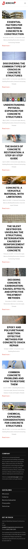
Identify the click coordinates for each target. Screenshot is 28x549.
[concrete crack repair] (14, 320)
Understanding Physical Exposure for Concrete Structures (14, 110)
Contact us (5, 497)
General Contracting (19, 81)
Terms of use (5, 506)
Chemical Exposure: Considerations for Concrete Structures (14, 419)
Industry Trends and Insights (11, 393)
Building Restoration (14, 40)
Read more (5, 46)
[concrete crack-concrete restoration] (14, 56)
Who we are (5, 494)
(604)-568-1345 (11, 529)
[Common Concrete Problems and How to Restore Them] (14, 365)
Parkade (17, 42)
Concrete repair (20, 37)
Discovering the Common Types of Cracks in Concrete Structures (14, 69)
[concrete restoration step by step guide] (14, 139)
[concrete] (14, 180)
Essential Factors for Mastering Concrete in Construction (14, 28)
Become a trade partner (9, 500)
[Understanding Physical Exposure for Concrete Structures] (14, 97)
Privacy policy (6, 503)
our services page (13, 477)
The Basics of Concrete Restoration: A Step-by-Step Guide (14, 152)
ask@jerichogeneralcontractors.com (12, 527)
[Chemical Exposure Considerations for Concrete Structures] (14, 406)
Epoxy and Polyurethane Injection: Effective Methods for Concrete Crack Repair (14, 336)
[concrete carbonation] (14, 272)
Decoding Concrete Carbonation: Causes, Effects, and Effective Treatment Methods (14, 288)
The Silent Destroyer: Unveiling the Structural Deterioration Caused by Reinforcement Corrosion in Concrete (14, 238)
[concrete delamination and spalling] (14, 218)
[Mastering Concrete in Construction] (14, 14)
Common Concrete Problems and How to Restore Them (14, 378)
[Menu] (25, 3)
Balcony (6, 40)
